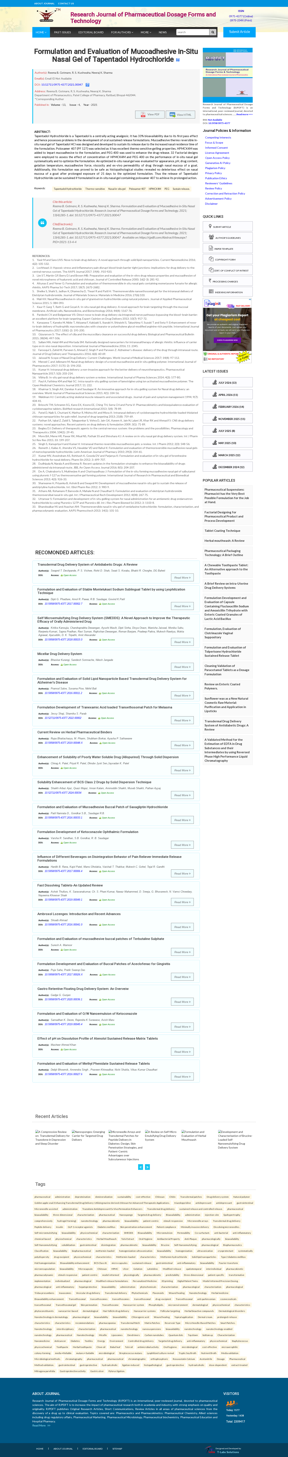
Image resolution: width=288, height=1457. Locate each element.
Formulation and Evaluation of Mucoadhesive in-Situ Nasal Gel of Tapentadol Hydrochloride (116, 55)
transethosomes (99, 1299)
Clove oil (100, 1347)
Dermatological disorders (232, 1311)
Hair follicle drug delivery (116, 1311)
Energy (101, 1340)
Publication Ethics (216, 178)
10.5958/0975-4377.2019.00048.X (64, 742)
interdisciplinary (65, 1329)
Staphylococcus (240, 1340)
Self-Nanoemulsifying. (185, 1245)
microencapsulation (44, 1268)
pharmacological (210, 1245)
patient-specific (216, 1274)
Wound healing (177, 1292)
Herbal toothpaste (82, 1347)
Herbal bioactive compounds (199, 1311)
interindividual (213, 1268)
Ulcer (126, 1268)
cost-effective (143, 1196)
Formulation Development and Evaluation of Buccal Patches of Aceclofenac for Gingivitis (103, 964)
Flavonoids (158, 1292)
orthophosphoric (159, 1359)
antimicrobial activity (148, 1347)
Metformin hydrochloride (173, 1256)
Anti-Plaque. (191, 1238)
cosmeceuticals (228, 1299)
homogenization (184, 1250)
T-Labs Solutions (228, 1452)
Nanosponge (126, 1214)
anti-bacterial (221, 1232)
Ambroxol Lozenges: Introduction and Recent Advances (79, 914)
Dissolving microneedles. (227, 1226)
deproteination (83, 1196)
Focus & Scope (214, 142)
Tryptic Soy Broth (187, 1353)
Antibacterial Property (168, 1238)
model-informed (110, 1274)
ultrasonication (205, 1250)
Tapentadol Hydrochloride (68, 188)
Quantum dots (175, 1335)
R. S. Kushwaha (81, 72)
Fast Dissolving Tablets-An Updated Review (70, 885)
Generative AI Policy (217, 163)
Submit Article (239, 32)
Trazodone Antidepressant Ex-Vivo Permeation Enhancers (112, 1208)
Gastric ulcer (97, 1371)
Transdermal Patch (130, 1322)
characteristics (84, 1238)
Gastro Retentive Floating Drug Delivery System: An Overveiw (83, 989)
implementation (42, 1281)
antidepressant (203, 1202)
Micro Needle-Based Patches (200, 1322)
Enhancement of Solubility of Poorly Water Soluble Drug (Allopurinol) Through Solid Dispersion (108, 757)
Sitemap (117, 1448)
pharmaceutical (42, 1196)
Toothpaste (62, 1347)
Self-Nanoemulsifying (45, 1245)
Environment (116, 1340)
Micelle (103, 1335)
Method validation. (44, 1365)
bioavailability (41, 1214)
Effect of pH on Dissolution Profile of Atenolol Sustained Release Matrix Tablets (97, 1038)
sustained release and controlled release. (201, 1208)
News (163, 32)
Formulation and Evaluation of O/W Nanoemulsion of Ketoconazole (87, 1014)
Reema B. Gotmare (59, 72)
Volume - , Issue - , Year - (74, 104)
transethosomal (142, 1299)
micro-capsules (120, 1263)
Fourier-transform (228, 1263)
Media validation (229, 1353)
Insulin (59, 1226)
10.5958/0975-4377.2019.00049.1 (63, 899)
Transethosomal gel (66, 1304)
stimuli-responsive (173, 1220)
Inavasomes (65, 1292)
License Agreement (217, 152)
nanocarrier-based (68, 1311)
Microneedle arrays (197, 1220)
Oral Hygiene (145, 1238)
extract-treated (239, 1365)
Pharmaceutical (237, 1359)
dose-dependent (218, 1365)
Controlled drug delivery (141, 1340)
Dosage (221, 1359)
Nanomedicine (42, 1340)
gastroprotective (88, 1365)
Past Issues (62, 32)
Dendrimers (133, 1335)
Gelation (137, 1268)
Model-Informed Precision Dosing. (220, 1281)
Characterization (226, 1335)
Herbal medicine (219, 1292)
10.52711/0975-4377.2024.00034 (63, 792)
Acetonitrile (206, 1359)
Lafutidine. (152, 1268)
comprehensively (43, 1220)
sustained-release (141, 1263)
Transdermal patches (191, 1196)
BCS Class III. (100, 1263)
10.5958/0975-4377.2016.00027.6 (63, 1074)
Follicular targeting (170, 1311)
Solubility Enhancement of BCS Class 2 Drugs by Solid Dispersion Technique (94, 782)
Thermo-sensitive (95, 188)
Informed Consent (216, 147)
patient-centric (151, 1220)
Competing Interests (218, 137)
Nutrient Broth (208, 1353)
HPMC (114, 1268)
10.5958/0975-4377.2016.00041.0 (63, 924)
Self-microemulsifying (45, 1232)
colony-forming (42, 1353)
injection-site (212, 1214)
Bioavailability (145, 1232)
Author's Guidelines (227, 237)
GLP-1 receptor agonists (80, 1226)
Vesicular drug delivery (88, 1292)
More (145, 32)
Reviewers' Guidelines (218, 183)
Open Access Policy (217, 157)
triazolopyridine (182, 1202)
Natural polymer (241, 1196)
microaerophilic (230, 1347)
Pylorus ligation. (117, 1371)
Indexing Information (228, 292)
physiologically (131, 1274)
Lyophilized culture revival (160, 1353)
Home (40, 32)
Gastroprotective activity (73, 1371)
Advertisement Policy (218, 198)
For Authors (121, 32)
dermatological (200, 1304)
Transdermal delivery (116, 1292)
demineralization (104, 1196)
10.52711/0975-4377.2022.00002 (63, 717)
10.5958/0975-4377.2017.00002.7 (63, 603)
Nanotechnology (198, 1292)
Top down (193, 1335)
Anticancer (60, 1340)
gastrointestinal (245, 1202)
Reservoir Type (172, 1322)
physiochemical (63, 1238)
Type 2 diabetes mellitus (233, 1256)
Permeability (183, 1232)
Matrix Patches (152, 1322)
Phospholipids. (156, 1304)
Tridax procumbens (44, 1292)
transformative (236, 1274)
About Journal (44, 3)
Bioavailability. (173, 1214)
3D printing (167, 1281)
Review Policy (213, 188)
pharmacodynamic (43, 1274)
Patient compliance (166, 1226)
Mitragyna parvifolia (44, 1371)
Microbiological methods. (47, 1359)
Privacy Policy (213, 173)
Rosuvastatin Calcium (184, 1359)
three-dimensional (62, 1214)
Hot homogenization (44, 1263)
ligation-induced (130, 1365)
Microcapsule (85, 1268)
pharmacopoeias (107, 1322)
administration (62, 1196)
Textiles (89, 1340)
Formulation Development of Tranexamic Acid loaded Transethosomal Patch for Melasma (104, 707)
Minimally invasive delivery (195, 1226)
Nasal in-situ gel (117, 188)
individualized (62, 1281)
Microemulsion (165, 1232)
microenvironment (178, 1304)
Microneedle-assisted (46, 1208)
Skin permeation (89, 1304)
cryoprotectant (225, 1250)
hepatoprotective (88, 1286)
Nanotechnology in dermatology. (51, 1317)
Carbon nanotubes (154, 1335)
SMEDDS (128, 1232)
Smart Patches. (227, 1322)
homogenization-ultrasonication (135, 1250)
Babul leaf (115, 1347)
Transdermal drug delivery (161, 1208)
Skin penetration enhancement (136, 1226)
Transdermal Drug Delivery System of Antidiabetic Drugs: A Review (87, 564)
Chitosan (160, 1196)
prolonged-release (227, 1317)
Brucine (165, 1245)
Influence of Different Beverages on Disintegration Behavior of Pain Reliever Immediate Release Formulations (109, 858)
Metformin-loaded (125, 1256)
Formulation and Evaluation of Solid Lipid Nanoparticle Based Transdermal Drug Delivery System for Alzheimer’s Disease (112, 680)
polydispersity (41, 1256)
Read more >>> (244, 114)
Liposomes (117, 1335)
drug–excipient (163, 1299)
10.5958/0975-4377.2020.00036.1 (63, 999)
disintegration (108, 1245)
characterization (85, 1214)
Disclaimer (211, 203)
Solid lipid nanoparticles (204, 1256)
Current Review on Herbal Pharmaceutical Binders (74, 732)
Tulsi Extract (127, 1238)
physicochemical (89, 1232)
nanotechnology (89, 1220)
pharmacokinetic (111, 1220)
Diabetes (75, 1340)
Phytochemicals (140, 1292)
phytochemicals (148, 1286)
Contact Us (66, 3)
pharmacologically (211, 1238)
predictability (172, 1274)
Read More (181, 577)
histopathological (153, 1365)
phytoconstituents (44, 1311)
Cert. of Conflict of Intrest (231, 270)
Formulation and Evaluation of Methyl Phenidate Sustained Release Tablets (93, 1063)
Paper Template (223, 248)
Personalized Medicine (145, 1281)
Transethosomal (77, 1299)
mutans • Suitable (85, 1353)
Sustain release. (181, 188)
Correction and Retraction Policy (225, 193)
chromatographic (137, 1359)
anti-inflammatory (242, 1232)
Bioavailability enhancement (74, 1263)
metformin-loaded (105, 1250)
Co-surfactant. (202, 1232)
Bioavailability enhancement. (49, 1299)
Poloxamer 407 (137, 188)
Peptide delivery (42, 1226)
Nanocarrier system (133, 1304)
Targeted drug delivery (149, 1214)
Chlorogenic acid (140, 1317)
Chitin (172, 1196)
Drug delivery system (218, 1196)
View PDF (152, 114)
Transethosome (110, 1304)
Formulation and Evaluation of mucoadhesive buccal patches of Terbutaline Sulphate (100, 939)
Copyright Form (224, 259)
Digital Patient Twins (188, 1281)
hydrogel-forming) (66, 1220)
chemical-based (42, 1238)
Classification (41, 1250)
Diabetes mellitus (106, 1226)
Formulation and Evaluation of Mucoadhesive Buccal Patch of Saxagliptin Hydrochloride (102, 807)
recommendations (84, 1322)
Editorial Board (91, 32)
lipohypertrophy (232, 1214)
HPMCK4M (155, 188)
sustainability (124, 1196)
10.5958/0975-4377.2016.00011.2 (63, 693)
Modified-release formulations (112, 1281)
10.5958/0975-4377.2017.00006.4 (63, 871)
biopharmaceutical (81, 1250)
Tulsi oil (129, 1347)
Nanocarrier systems (145, 1311)
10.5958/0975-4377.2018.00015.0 (63, 639)
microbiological (189, 1347)
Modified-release (172, 1268)
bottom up (208, 1335)
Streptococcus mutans (130, 1353)
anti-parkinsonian (206, 1299)
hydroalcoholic (110, 1365)
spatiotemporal (193, 1268)
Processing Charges (224, 281)
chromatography (73, 1359)
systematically (245, 1250)
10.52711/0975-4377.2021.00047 (62, 84)
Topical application (183, 1317)
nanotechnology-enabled (219, 1329)
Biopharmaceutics (232, 1245)
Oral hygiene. (170, 1347)
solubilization (68, 1245)
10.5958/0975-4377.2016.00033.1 (63, 817)
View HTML (183, 114)
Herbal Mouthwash (107, 1238)
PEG (167, 188)
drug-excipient (61, 1256)
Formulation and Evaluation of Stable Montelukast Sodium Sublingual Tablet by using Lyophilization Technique (111, 591)
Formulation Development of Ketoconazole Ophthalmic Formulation (87, 832)
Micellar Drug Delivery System (59, 654)
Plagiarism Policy (215, 168)
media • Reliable (63, 1353)
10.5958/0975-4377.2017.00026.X (64, 974)
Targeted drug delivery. (170, 1340)
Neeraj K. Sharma (102, 72)
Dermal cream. (205, 1317)
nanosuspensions (151, 1329)
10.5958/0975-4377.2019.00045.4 (63, 1024)
